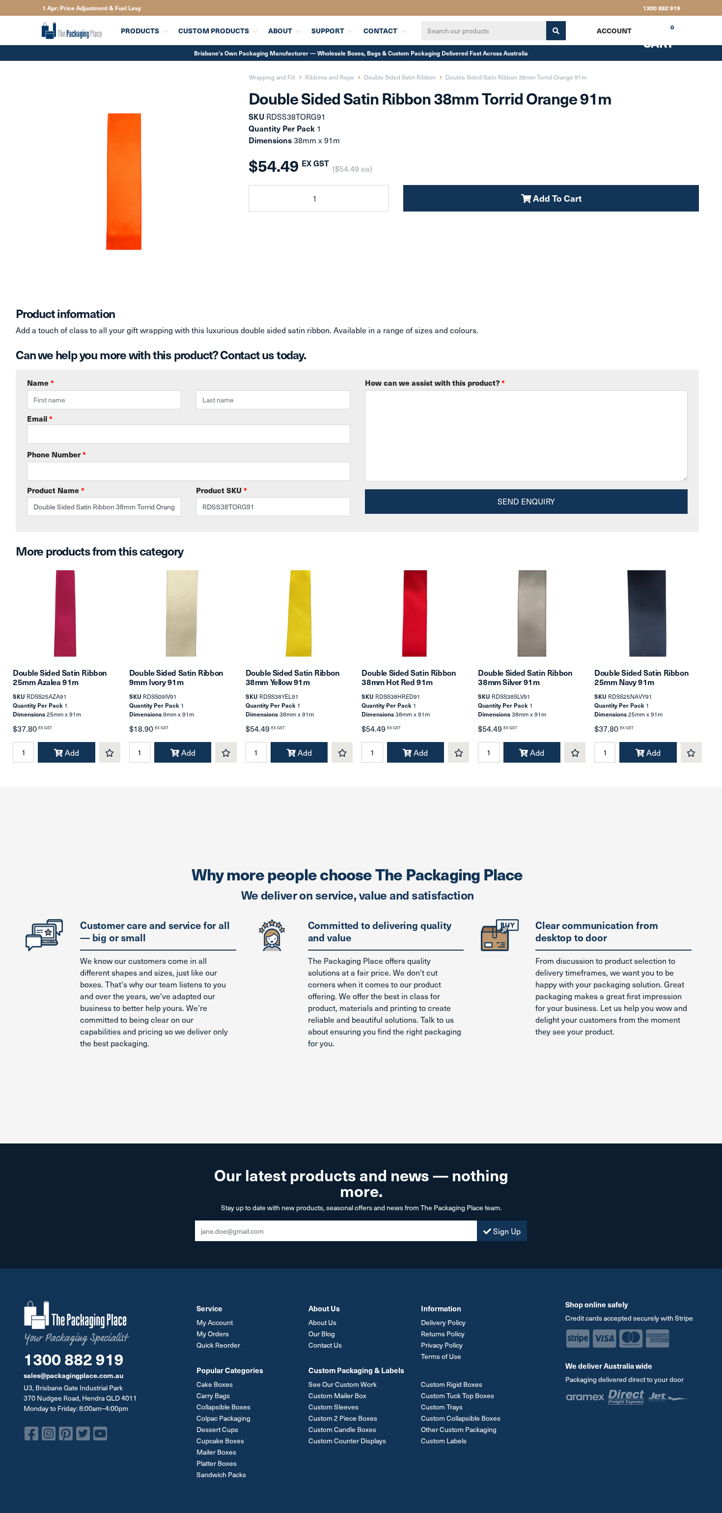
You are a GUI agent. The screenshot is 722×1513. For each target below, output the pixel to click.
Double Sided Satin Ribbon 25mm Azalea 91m (60, 677)
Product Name (55, 490)
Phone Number (56, 454)
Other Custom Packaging (459, 1429)
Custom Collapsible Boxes (460, 1418)
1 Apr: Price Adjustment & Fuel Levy (91, 8)
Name (40, 382)
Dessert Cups (217, 1429)
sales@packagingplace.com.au (73, 1375)
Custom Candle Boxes (342, 1429)
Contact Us (325, 1345)
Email (40, 418)
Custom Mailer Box (337, 1395)
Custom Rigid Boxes (451, 1384)
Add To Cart (556, 198)
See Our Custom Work (342, 1384)
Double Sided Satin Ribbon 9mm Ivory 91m (176, 677)
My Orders (212, 1333)
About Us (322, 1322)
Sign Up (506, 1231)
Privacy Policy (442, 1345)
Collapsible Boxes (223, 1407)
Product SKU (221, 490)
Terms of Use (441, 1356)
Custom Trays (442, 1407)
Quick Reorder (218, 1345)
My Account (214, 1322)
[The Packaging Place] (75, 30)
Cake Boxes (214, 1384)
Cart (651, 34)
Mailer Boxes (216, 1452)
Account (614, 30)
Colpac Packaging (223, 1418)
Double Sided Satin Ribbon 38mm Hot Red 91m (408, 677)
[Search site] (556, 30)
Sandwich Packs (221, 1474)
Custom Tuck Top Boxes (457, 1395)
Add (71, 752)
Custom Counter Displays (347, 1440)
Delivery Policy (443, 1322)
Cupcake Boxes (220, 1440)
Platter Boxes (216, 1463)
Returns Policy (443, 1333)
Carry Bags (213, 1395)
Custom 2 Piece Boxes (342, 1418)
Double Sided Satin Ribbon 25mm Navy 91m (641, 677)
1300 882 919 (661, 8)
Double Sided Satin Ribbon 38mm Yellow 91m (293, 677)
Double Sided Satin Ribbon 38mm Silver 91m (525, 677)
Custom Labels (444, 1440)
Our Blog (321, 1333)
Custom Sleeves (333, 1407)
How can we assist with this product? (435, 382)
